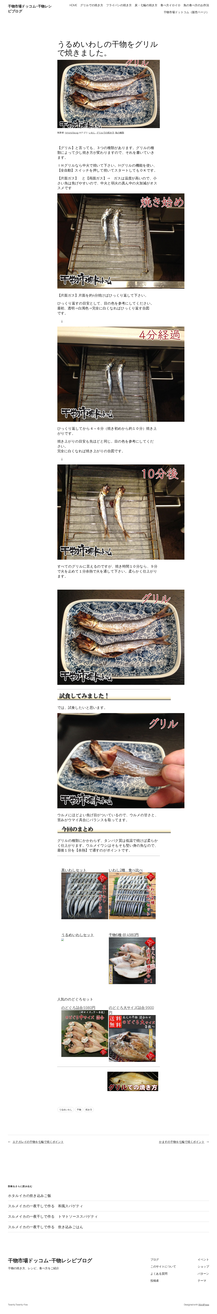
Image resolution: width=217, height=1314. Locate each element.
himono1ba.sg (71, 132)
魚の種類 (119, 132)
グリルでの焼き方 (105, 132)
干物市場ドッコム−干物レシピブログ (50, 1260)
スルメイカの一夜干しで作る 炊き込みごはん (45, 1227)
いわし (92, 132)
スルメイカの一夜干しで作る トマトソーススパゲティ (53, 1216)
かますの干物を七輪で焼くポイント (181, 1142)
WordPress (203, 1304)
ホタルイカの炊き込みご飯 (29, 1196)
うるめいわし (65, 1109)
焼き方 (88, 1109)
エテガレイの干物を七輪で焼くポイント (38, 1142)
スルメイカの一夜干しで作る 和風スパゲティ (45, 1206)
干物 (79, 1109)
